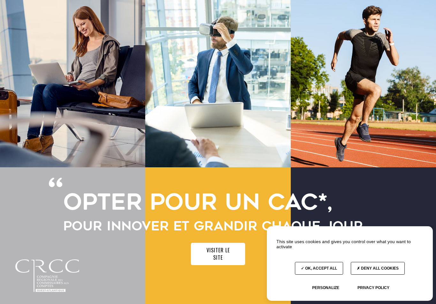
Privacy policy (373, 288)
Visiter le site (218, 253)
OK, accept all (320, 268)
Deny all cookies (379, 268)
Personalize (325, 288)
